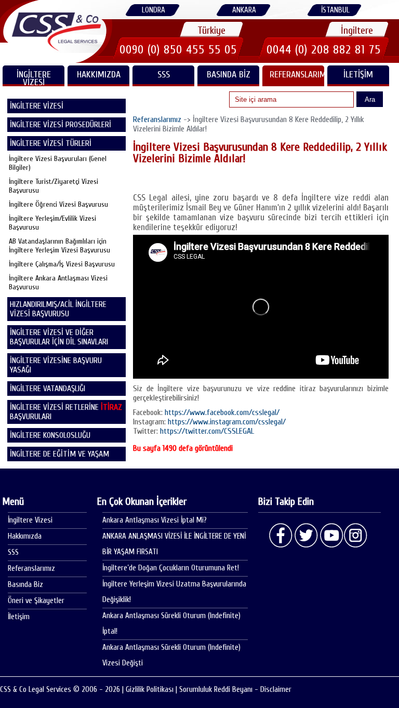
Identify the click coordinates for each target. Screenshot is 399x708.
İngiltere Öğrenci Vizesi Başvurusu (58, 204)
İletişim (358, 74)
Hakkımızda (99, 74)
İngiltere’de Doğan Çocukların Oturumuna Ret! (170, 568)
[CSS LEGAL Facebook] (281, 535)
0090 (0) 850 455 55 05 (178, 50)
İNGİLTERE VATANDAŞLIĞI (47, 388)
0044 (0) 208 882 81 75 (324, 50)
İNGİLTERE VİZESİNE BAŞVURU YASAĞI (56, 365)
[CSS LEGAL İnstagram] (355, 535)
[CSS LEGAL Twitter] (306, 535)
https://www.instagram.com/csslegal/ (227, 421)
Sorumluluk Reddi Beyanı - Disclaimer (235, 689)
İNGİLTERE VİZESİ (34, 77)
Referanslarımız (297, 74)
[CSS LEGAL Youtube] (330, 535)
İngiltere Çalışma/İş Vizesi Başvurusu (62, 264)
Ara (370, 99)
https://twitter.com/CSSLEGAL (207, 431)
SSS (163, 74)
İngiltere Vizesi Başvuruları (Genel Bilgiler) (58, 163)
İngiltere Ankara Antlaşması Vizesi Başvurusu (58, 282)
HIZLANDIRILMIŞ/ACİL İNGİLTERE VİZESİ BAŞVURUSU (58, 309)
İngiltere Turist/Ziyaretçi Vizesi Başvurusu (53, 186)
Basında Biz (228, 74)
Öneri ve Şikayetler (36, 600)
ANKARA (244, 10)
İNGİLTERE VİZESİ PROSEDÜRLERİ (60, 124)
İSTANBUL (335, 10)
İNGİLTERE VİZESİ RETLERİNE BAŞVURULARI (66, 412)
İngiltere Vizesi (30, 520)
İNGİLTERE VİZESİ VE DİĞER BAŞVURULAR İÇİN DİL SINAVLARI (59, 337)
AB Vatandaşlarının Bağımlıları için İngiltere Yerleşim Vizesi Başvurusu (59, 246)
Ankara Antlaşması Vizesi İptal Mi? (154, 520)
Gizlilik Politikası (150, 689)
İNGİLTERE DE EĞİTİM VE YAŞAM (59, 454)
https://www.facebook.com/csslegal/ (222, 412)
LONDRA (153, 10)
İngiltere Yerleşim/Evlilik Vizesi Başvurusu (52, 223)
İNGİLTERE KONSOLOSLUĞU (50, 435)
